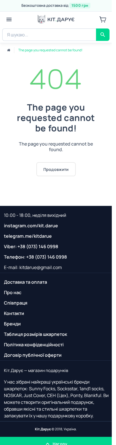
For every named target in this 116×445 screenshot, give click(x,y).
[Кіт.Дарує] (56, 19)
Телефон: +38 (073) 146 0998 (35, 257)
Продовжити (56, 169)
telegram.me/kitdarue (28, 236)
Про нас (12, 292)
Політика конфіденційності (34, 345)
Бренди (12, 324)
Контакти (14, 313)
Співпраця (15, 303)
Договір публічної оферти (33, 355)
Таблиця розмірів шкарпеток (35, 334)
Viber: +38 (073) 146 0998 (31, 246)
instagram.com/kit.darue (31, 225)
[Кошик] (103, 19)
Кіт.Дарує (43, 429)
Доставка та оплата (25, 282)
